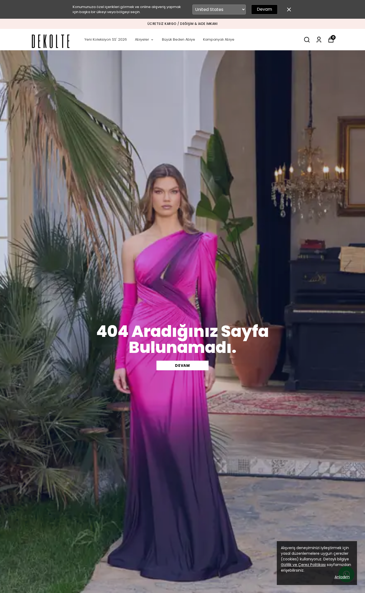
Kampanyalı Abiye (218, 39)
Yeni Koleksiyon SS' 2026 (105, 39)
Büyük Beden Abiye (178, 39)
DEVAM (182, 365)
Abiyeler (142, 39)
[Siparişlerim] (319, 39)
